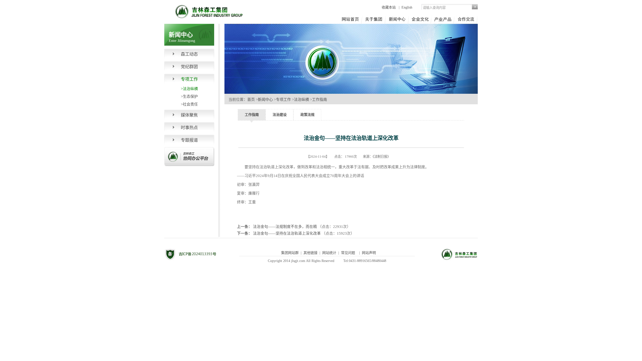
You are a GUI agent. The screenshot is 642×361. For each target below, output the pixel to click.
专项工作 (283, 100)
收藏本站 (389, 7)
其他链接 (310, 253)
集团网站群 (290, 253)
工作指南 (319, 100)
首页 (251, 100)
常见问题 (348, 253)
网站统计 (329, 253)
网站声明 (369, 253)
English (407, 7)
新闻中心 (265, 100)
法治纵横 (301, 100)
